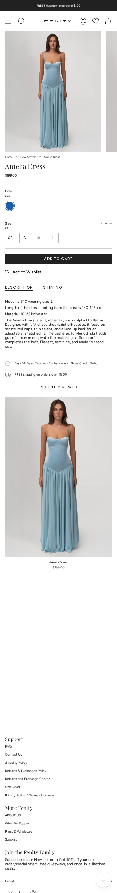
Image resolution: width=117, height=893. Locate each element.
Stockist (11, 840)
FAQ (8, 746)
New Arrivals (28, 157)
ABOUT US (13, 815)
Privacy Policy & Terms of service (29, 795)
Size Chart (12, 787)
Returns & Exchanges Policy (25, 771)
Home (9, 157)
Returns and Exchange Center (27, 779)
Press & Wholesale (18, 831)
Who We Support (18, 823)
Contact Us (13, 755)
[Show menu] (8, 21)
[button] (23, 272)
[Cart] (108, 21)
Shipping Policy (16, 763)
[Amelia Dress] (58, 477)
